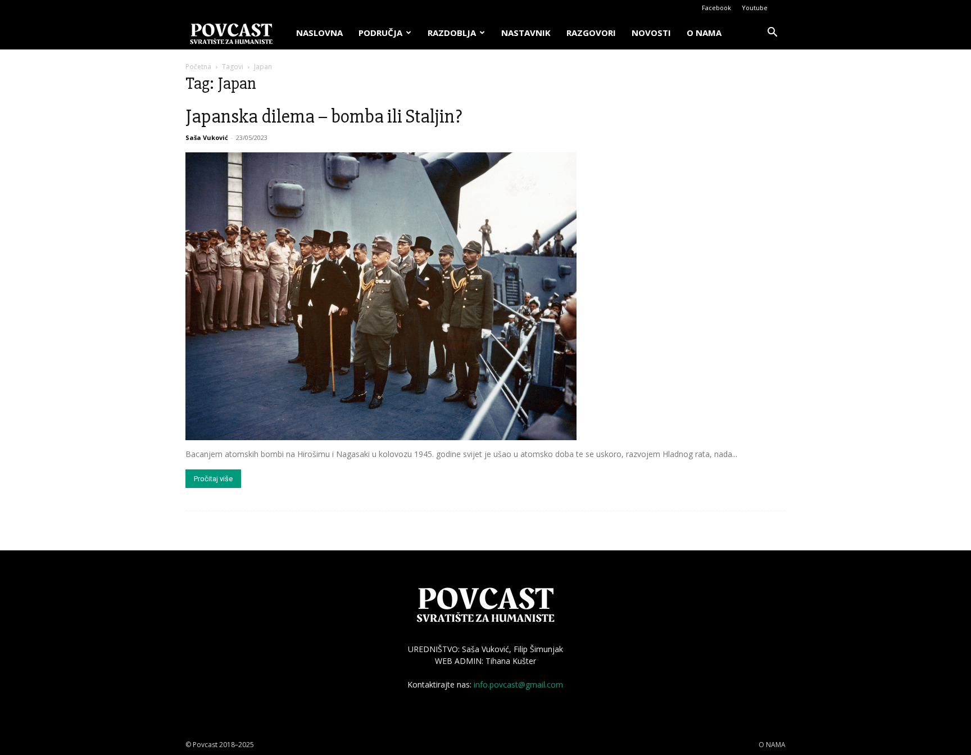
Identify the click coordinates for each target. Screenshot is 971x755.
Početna (198, 66)
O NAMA (704, 32)
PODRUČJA (380, 32)
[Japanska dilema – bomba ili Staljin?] (485, 296)
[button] (772, 33)
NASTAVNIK (526, 32)
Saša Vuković (206, 137)
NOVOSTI (651, 32)
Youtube (755, 7)
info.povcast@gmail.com (518, 684)
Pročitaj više (213, 478)
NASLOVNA (319, 32)
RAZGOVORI (591, 32)
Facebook (716, 7)
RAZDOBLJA (452, 32)
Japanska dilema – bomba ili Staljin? (323, 116)
